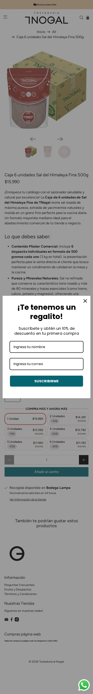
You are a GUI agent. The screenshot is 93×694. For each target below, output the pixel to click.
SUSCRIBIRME (46, 381)
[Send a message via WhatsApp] (84, 685)
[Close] (85, 301)
